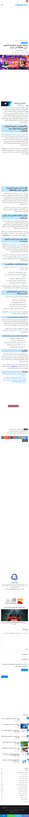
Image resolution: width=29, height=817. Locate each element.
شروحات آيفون (24, 799)
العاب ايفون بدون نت (23, 776)
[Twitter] (18, 812)
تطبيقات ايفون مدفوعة (22, 792)
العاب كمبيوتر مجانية (23, 782)
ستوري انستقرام (20, 429)
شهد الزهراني (23, 52)
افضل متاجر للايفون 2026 (22, 772)
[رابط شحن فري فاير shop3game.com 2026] (24, 726)
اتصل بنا (10, 809)
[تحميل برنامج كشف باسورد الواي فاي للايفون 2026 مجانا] (24, 743)
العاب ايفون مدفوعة (23, 780)
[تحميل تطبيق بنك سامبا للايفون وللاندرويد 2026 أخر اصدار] (24, 738)
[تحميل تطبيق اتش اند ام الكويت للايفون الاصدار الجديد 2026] (24, 732)
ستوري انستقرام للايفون (19, 134)
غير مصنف (25, 801)
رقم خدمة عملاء (24, 797)
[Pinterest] (16, 812)
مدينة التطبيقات (6, 235)
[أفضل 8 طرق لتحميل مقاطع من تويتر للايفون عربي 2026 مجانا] (24, 761)
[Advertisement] (14, 22)
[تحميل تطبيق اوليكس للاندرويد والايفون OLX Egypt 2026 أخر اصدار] (24, 755)
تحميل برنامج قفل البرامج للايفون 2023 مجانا (15, 377)
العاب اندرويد (24, 774)
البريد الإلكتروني (24, 654)
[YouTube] (13, 812)
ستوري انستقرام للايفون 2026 (12, 432)
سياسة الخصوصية (16, 809)
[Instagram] (9, 812)
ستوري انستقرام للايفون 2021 (22, 432)
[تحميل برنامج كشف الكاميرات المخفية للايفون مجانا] (24, 749)
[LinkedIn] (14, 812)
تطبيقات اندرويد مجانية (22, 788)
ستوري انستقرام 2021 (12, 429)
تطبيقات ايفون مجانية (19, 40)
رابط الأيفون (13, 406)
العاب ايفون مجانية (23, 778)
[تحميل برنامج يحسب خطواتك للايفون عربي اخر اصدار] (24, 720)
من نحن (6, 809)
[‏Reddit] (11, 812)
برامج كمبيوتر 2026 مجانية (21, 784)
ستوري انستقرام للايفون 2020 (14, 431)
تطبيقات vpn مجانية (23, 786)
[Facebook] (19, 812)
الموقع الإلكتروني (25, 659)
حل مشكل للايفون (23, 795)
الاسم (26, 649)
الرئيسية (25, 40)
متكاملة (12, 368)
